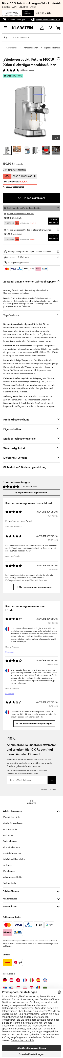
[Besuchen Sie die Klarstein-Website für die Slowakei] (5, 988)
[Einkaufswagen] (58, 28)
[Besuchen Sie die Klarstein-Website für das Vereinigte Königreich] (45, 980)
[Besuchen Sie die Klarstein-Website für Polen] (25, 988)
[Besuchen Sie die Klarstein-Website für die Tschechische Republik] (11, 988)
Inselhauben (8, 835)
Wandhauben (9, 871)
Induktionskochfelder (13, 877)
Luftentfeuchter (10, 829)
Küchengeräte (12, 48)
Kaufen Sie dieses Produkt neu (20, 214)
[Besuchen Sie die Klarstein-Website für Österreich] (11, 980)
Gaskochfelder (10, 883)
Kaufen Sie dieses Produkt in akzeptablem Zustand (30, 230)
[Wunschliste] (50, 28)
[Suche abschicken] (5, 37)
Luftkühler (7, 865)
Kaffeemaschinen (31, 48)
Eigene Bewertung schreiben (32, 492)
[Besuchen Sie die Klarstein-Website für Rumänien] (38, 988)
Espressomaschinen (52, 48)
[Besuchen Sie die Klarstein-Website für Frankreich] (25, 980)
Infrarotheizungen (11, 847)
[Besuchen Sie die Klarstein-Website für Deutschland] (5, 980)
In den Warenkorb (34, 197)
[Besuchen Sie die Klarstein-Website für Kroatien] (32, 988)
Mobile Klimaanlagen (13, 823)
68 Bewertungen (27, 70)
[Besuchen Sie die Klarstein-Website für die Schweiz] (18, 980)
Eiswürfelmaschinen (12, 853)
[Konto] (42, 27)
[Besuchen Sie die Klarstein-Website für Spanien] (38, 980)
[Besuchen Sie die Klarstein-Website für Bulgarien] (45, 988)
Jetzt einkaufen (27, 13)
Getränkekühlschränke (14, 859)
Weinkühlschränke (11, 817)
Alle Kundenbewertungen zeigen (35, 587)
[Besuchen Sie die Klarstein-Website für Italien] (32, 980)
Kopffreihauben (10, 841)
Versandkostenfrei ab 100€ (48, 20)
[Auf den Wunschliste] (58, 58)
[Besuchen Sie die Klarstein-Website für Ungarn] (18, 988)
